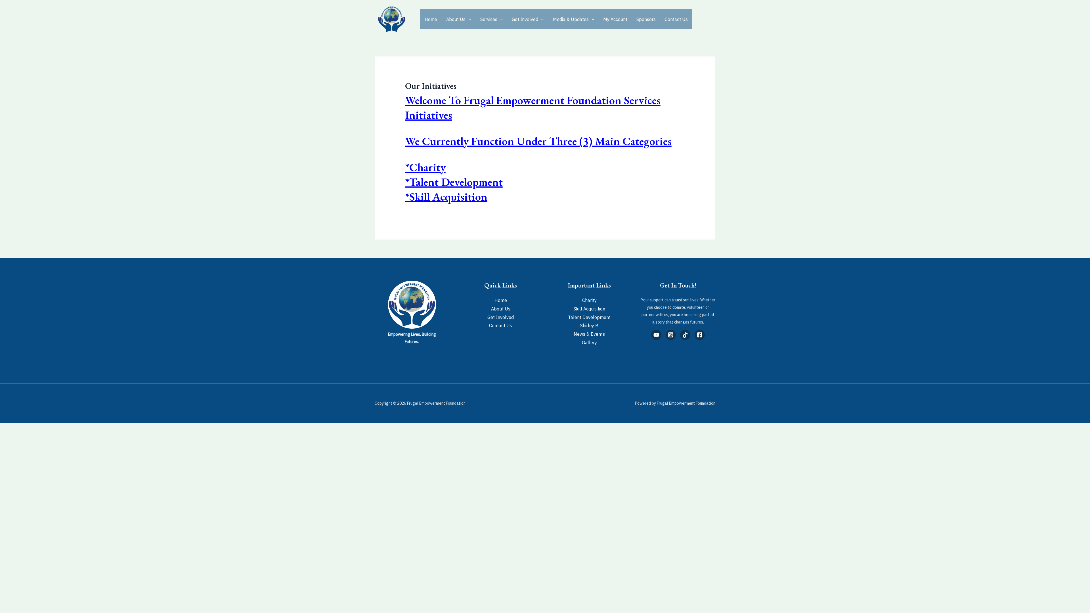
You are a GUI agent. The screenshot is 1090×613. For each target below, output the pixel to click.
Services (488, 19)
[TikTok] (685, 335)
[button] (468, 19)
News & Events (589, 334)
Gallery (589, 342)
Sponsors (646, 19)
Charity (589, 300)
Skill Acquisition (589, 309)
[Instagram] (671, 335)
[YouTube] (656, 335)
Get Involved (525, 19)
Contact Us (676, 19)
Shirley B (589, 325)
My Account (615, 19)
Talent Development (589, 317)
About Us (456, 19)
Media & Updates (571, 19)
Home (431, 19)
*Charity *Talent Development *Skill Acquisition (454, 182)
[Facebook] (700, 335)
